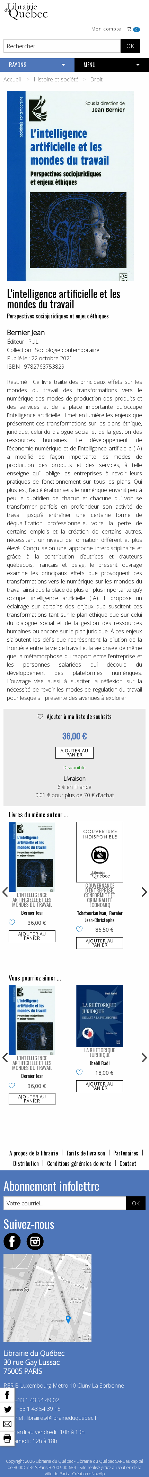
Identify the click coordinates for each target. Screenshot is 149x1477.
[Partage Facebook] (7, 1394)
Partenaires (125, 1153)
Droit (96, 79)
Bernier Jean (26, 332)
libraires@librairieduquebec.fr (62, 1418)
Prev (5, 892)
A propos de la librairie (33, 1153)
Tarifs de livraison (85, 1153)
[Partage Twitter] (7, 1409)
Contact (128, 1163)
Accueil (12, 79)
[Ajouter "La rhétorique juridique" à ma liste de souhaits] (81, 1073)
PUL (33, 341)
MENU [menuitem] (90, 65)
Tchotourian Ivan (91, 912)
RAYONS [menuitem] (17, 65)
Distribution (26, 1163)
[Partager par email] (7, 1423)
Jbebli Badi (99, 1062)
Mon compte (106, 29)
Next (143, 892)
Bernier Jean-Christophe (104, 916)
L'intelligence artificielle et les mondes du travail (32, 899)
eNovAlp (97, 1474)
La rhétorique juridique (99, 1052)
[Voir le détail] (32, 857)
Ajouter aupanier (74, 753)
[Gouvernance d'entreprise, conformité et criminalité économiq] (99, 852)
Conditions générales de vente (79, 1163)
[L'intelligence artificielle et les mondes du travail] (32, 857)
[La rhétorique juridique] (99, 1016)
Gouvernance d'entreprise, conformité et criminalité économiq (99, 894)
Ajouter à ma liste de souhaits (78, 716)
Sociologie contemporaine (67, 350)
